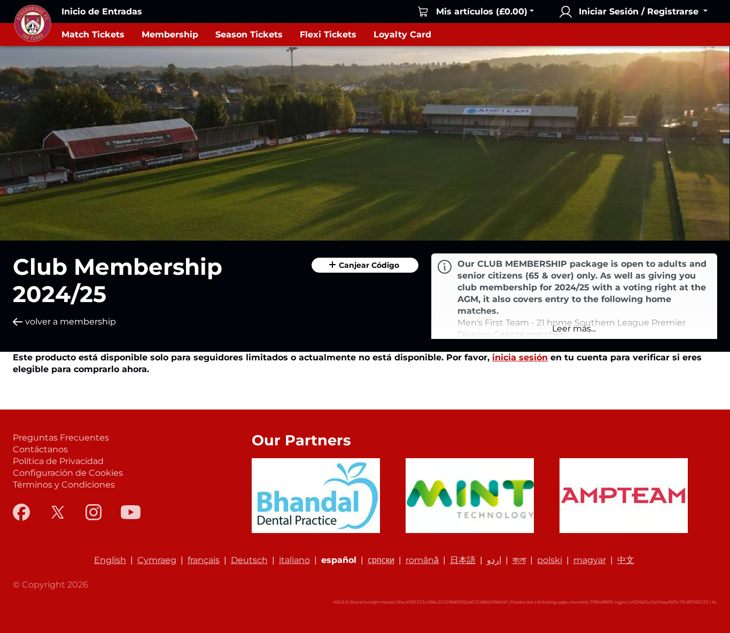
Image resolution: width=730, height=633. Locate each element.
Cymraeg (156, 560)
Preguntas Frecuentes (61, 438)
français (204, 560)
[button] (574, 329)
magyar (589, 560)
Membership (170, 34)
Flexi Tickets (328, 34)
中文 (625, 560)
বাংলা (519, 560)
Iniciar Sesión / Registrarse (638, 11)
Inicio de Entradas (101, 11)
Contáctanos (40, 449)
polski (549, 560)
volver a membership (70, 321)
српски (381, 560)
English (110, 560)
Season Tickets (249, 34)
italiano (294, 560)
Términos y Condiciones (64, 485)
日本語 (463, 560)
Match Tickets (93, 34)
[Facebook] (21, 512)
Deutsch (249, 560)
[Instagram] (94, 512)
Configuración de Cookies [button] (68, 473)
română (422, 560)
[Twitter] (57, 512)
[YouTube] (131, 512)
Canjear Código (368, 265)
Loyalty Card (402, 34)
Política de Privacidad (58, 461)
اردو (494, 560)
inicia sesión (520, 357)
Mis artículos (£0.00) (481, 11)
